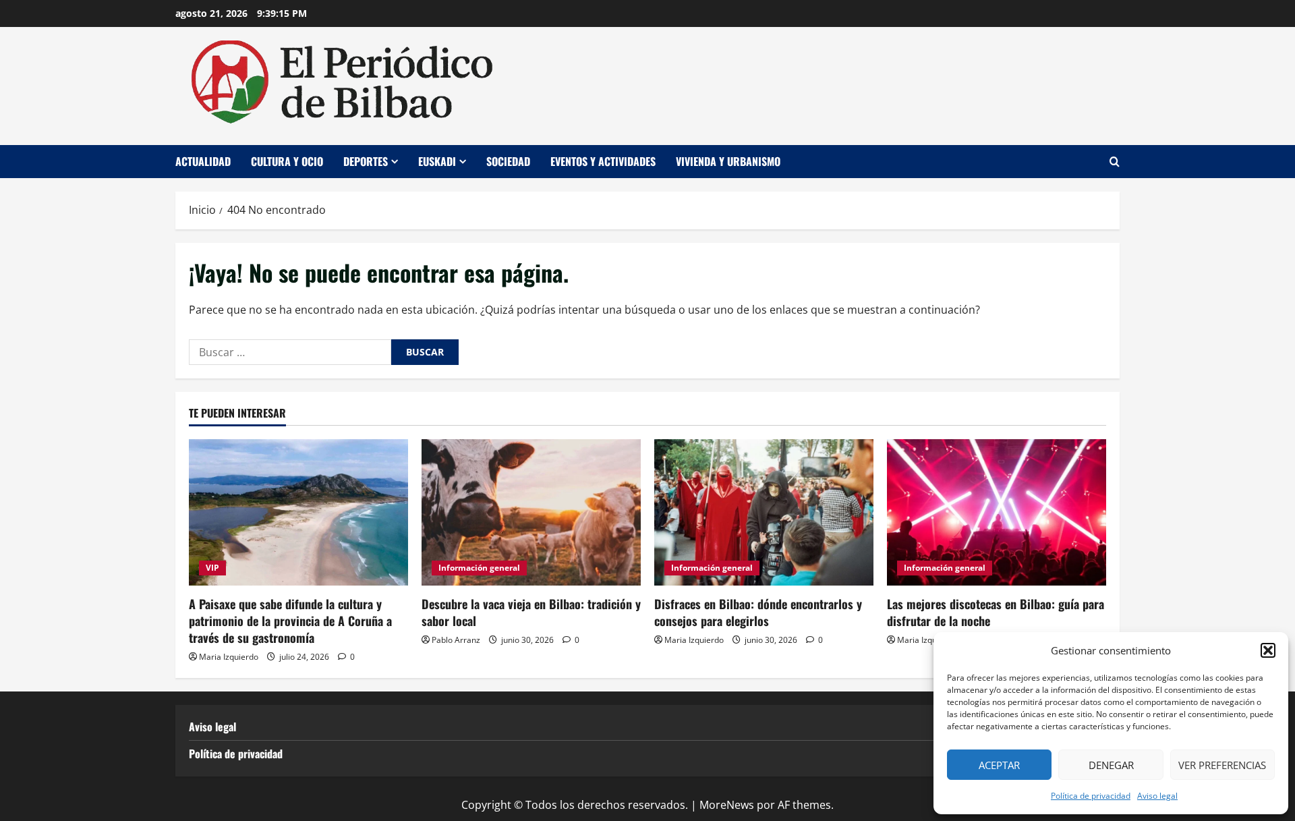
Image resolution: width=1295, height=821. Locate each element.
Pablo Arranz (456, 640)
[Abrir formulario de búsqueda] (1115, 161)
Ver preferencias (1222, 765)
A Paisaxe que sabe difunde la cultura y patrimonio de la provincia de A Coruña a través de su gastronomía (290, 620)
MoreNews (726, 804)
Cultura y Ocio (287, 161)
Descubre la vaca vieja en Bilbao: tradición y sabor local (531, 612)
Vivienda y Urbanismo (728, 161)
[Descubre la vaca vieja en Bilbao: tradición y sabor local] (531, 512)
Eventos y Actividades (603, 161)
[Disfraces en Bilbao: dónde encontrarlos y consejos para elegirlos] (763, 512)
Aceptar (999, 765)
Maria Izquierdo (228, 656)
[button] (1268, 650)
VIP (212, 567)
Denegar (1111, 765)
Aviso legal (1157, 795)
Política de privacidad (1090, 795)
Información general (479, 567)
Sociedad (508, 161)
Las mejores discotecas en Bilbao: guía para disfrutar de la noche (995, 612)
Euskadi (437, 161)
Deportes (365, 161)
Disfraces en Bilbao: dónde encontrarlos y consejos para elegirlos (758, 612)
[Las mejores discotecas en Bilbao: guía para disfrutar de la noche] (996, 512)
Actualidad (203, 161)
